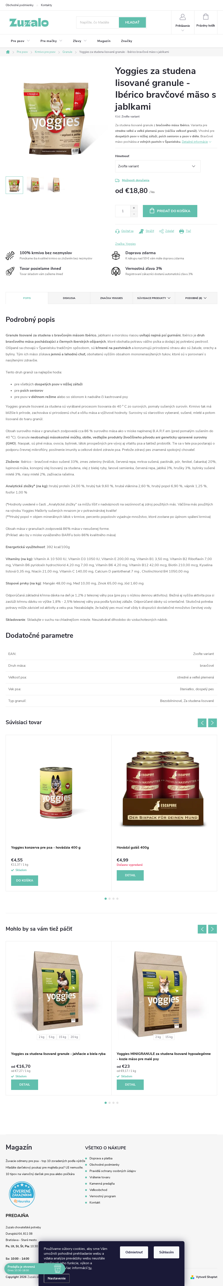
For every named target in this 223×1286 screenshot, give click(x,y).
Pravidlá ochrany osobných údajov (113, 1171)
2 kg (41, 1037)
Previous (202, 723)
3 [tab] (113, 899)
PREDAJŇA (17, 1216)
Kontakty (46, 5)
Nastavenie (57, 1278)
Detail (130, 875)
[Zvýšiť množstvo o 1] (133, 208)
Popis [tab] (27, 298)
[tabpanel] (59, 813)
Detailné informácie (195, 142)
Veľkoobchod (98, 1190)
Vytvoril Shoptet (206, 1277)
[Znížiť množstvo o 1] (133, 214)
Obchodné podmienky (20, 5)
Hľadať (132, 22)
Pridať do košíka (173, 211)
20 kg (74, 1037)
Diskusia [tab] (69, 298)
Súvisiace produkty (151, 298)
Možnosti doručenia (135, 180)
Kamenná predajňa (102, 1183)
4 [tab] (117, 899)
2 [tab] (109, 899)
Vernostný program (103, 1196)
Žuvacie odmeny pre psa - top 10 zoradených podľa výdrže (45, 1161)
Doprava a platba (101, 1158)
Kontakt (95, 1202)
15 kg (62, 1037)
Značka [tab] (111, 298)
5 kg (51, 1037)
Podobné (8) (193, 298)
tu (89, 1268)
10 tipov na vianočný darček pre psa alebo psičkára (40, 1174)
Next (212, 723)
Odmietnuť (134, 1252)
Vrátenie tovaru (100, 1177)
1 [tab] (106, 899)
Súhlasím (166, 1252)
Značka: (125, 244)
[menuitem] (20, 41)
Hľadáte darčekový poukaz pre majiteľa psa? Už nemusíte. (44, 1167)
